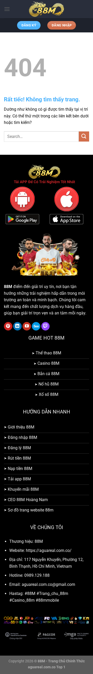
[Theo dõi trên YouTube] (26, 326)
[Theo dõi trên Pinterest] (8, 326)
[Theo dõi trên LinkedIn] (17, 326)
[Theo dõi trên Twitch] (45, 326)
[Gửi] (84, 136)
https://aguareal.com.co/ (49, 550)
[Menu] (7, 9)
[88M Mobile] (46, 9)
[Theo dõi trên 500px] (36, 326)
